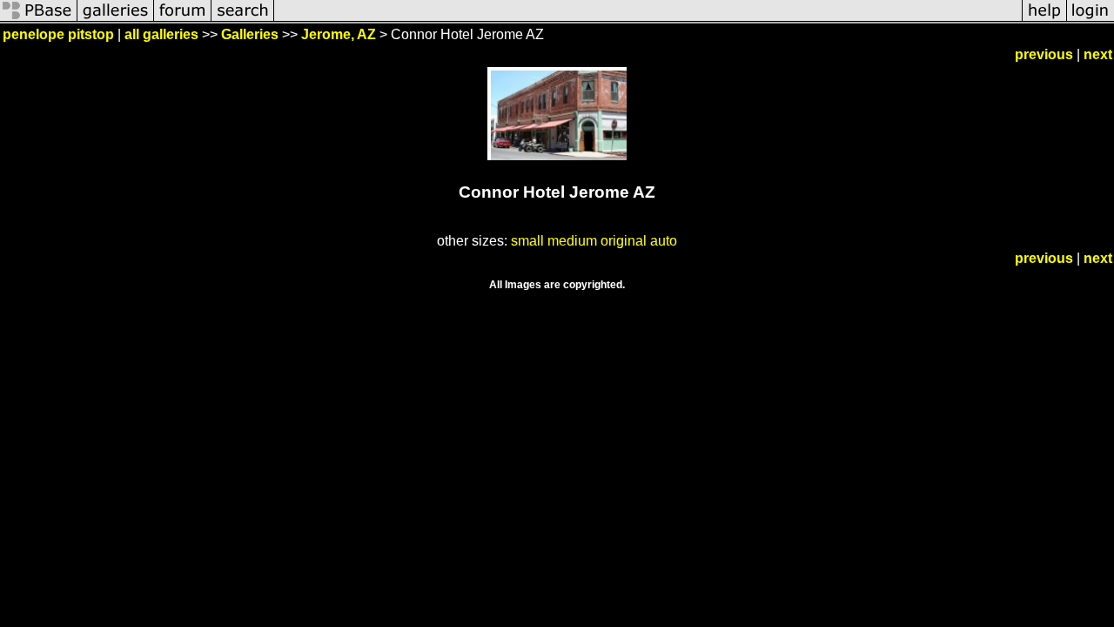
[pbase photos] (38, 19)
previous (1044, 54)
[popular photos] (648, 19)
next (1098, 54)
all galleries (161, 34)
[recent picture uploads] (115, 19)
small (527, 240)
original (624, 240)
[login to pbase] (1090, 19)
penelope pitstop (58, 34)
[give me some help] (1044, 19)
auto (663, 240)
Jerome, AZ (338, 34)
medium (572, 240)
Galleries (249, 34)
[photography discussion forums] (182, 19)
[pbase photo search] (242, 19)
